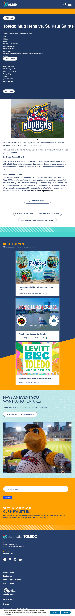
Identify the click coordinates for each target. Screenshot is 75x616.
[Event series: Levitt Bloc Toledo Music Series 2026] (45, 382)
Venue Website (8, 81)
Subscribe (8, 497)
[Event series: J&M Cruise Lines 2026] (46, 338)
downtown (13, 53)
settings (9, 614)
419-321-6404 (8, 554)
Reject (66, 612)
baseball (6, 53)
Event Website (10, 58)
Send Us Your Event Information (20, 414)
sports (5, 49)
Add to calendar (38, 201)
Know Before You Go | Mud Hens (39, 190)
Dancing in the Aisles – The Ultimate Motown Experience (38, 214)
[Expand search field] (64, 4)
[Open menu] (70, 4)
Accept (55, 612)
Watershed (11, 49)
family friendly (33, 53)
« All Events (9, 18)
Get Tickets (9, 91)
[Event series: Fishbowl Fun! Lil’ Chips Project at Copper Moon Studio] (46, 293)
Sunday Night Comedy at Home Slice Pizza (37, 220)
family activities (22, 53)
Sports (41, 53)
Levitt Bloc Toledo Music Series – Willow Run (35, 378)
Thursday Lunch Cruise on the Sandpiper (33, 334)
